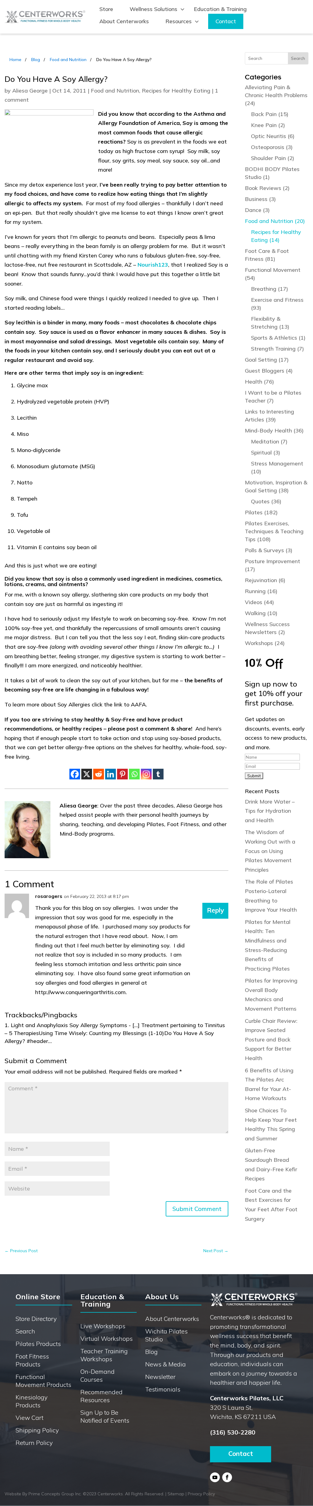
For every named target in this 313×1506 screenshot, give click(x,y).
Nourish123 (153, 264)
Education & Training (220, 9)
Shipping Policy (37, 1430)
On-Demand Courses (97, 1375)
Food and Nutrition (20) (275, 220)
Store (106, 9)
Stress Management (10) (277, 467)
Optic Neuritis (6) (273, 136)
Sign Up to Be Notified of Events (104, 1416)
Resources (178, 21)
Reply (215, 910)
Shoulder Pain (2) (272, 158)
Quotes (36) (266, 501)
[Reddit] (98, 774)
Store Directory (36, 1318)
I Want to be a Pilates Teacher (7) (273, 396)
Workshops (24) (265, 643)
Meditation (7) (269, 441)
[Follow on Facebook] (227, 1477)
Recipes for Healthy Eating (176, 90)
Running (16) (261, 591)
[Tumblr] (158, 774)
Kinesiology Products (32, 1401)
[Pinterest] (122, 774)
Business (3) (260, 198)
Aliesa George (30, 90)
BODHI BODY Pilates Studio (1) (272, 173)
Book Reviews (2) (267, 187)
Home (15, 59)
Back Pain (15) (270, 114)
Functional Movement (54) (272, 273)
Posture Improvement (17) (272, 565)
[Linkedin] (110, 774)
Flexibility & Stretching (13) (270, 322)
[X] (86, 774)
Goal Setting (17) (267, 359)
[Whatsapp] (134, 774)
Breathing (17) (269, 288)
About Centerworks (124, 21)
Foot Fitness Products (32, 1360)
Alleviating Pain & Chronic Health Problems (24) (276, 95)
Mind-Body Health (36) (274, 430)
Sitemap (176, 1494)
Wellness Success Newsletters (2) (267, 628)
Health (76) (259, 381)
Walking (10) (261, 613)
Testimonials (162, 1389)
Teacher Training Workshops (104, 1355)
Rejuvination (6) (265, 580)
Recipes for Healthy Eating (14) (276, 235)
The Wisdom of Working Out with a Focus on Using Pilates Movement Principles (270, 851)
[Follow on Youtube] (215, 1477)
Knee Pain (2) (268, 125)
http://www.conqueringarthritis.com (80, 992)
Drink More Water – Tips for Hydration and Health (270, 811)
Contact (225, 21)
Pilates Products (38, 1343)
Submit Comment (197, 1208)
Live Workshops (102, 1326)
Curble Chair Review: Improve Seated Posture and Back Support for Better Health (271, 1039)
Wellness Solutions (153, 9)
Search (25, 1331)
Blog (35, 59)
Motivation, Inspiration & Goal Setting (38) (276, 486)
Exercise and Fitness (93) (277, 303)
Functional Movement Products (43, 1380)
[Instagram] (146, 774)
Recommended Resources (101, 1396)
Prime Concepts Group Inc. (55, 1494)
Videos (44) (259, 602)
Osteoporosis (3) (272, 147)
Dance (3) (257, 209)
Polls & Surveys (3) (269, 550)
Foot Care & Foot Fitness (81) (267, 254)
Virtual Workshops (106, 1338)
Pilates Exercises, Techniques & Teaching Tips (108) (274, 531)
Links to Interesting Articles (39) (269, 415)
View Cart (29, 1417)
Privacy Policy (201, 1494)
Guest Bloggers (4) (269, 370)
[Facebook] (74, 774)
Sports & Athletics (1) (278, 337)
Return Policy (34, 1442)
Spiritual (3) (265, 452)
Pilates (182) (261, 512)
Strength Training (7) (277, 348)
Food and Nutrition (68, 59)
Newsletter (160, 1376)
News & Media (165, 1364)
